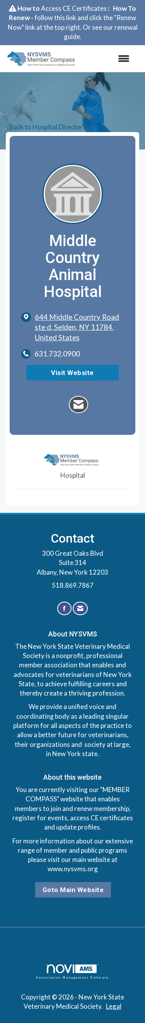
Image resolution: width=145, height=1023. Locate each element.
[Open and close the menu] (108, 58)
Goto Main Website (73, 890)
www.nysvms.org (73, 869)
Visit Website (72, 373)
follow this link (55, 18)
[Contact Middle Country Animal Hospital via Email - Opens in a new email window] (78, 404)
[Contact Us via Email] (80, 608)
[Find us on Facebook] (64, 608)
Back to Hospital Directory (48, 127)
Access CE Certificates (74, 8)
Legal (113, 1006)
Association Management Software (72, 977)
